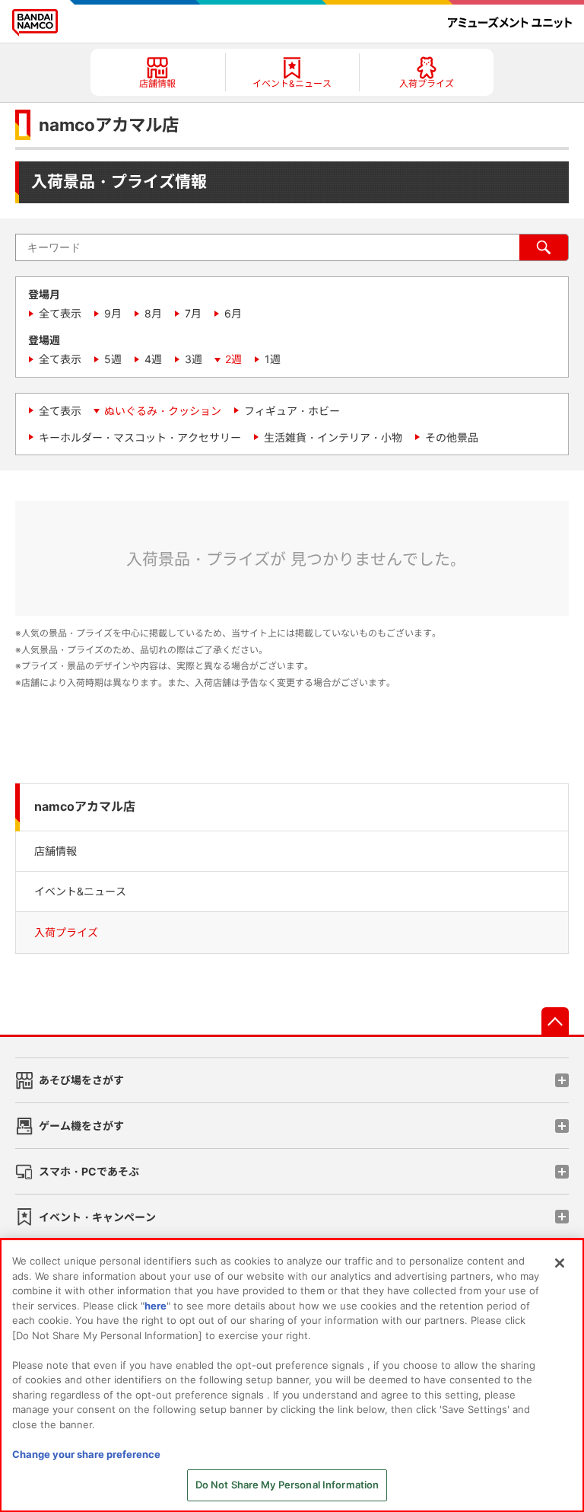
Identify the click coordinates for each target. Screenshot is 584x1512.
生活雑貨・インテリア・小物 (333, 437)
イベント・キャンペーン (97, 1217)
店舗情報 (55, 850)
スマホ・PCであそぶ (89, 1171)
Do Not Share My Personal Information (287, 1485)
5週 (113, 358)
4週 (153, 358)
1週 (273, 358)
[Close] (559, 1263)
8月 (153, 313)
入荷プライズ (66, 932)
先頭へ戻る (555, 1021)
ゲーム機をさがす (81, 1125)
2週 (233, 358)
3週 (193, 358)
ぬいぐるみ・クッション (162, 410)
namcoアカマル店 (84, 806)
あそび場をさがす (81, 1079)
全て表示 (60, 313)
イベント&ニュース (80, 891)
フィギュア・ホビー (292, 410)
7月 (193, 313)
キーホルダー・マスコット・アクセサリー (140, 437)
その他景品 (451, 437)
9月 (113, 313)
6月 (233, 313)
